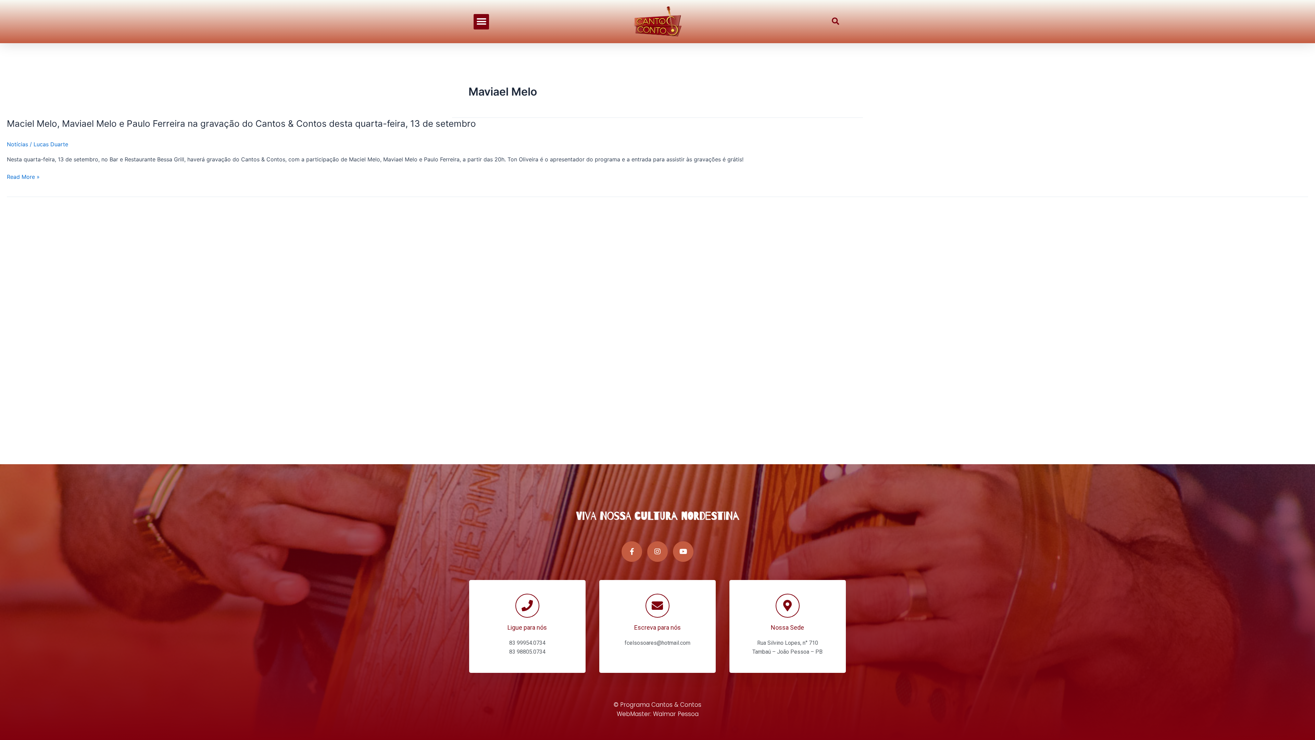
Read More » (23, 176)
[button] (481, 21)
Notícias (17, 144)
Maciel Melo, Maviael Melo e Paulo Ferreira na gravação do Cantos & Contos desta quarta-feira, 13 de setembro (241, 123)
